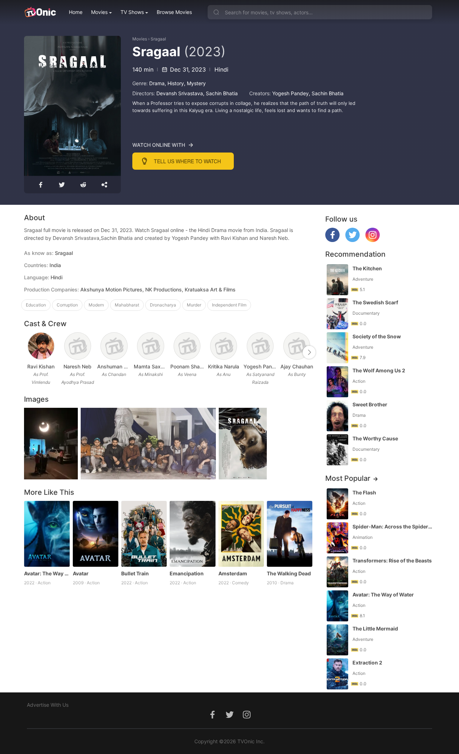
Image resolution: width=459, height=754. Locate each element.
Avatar (81, 573)
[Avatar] (95, 534)
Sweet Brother (369, 404)
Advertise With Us (47, 705)
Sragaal (158, 39)
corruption (67, 305)
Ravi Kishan (41, 366)
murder (194, 305)
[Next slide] (309, 352)
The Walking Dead (289, 573)
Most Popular (347, 478)
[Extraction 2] (337, 674)
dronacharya (163, 305)
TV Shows (132, 12)
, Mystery (195, 83)
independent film (229, 305)
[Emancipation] (192, 534)
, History (174, 83)
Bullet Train (135, 573)
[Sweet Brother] (337, 415)
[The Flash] (337, 503)
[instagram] (372, 240)
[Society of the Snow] (337, 347)
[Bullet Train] (144, 534)
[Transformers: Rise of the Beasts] (337, 572)
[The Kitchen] (337, 279)
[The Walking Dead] (289, 534)
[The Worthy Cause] (337, 449)
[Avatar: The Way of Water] (47, 534)
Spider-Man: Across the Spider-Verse (393, 526)
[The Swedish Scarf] (337, 313)
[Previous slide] (28, 352)
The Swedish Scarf (375, 302)
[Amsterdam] (241, 534)
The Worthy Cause (375, 438)
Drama (157, 83)
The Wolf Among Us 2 (378, 370)
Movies (99, 12)
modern (96, 305)
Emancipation (187, 573)
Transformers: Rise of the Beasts (392, 560)
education (36, 305)
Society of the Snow (376, 336)
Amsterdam (232, 573)
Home (75, 12)
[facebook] (332, 240)
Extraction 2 (367, 662)
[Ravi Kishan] (41, 346)
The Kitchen (367, 268)
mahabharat (127, 305)
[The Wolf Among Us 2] (337, 381)
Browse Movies (174, 12)
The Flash (364, 492)
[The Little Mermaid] (337, 640)
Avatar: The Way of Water (47, 573)
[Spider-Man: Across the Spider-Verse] (337, 538)
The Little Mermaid (375, 628)
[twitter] (352, 240)
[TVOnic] (40, 12)
